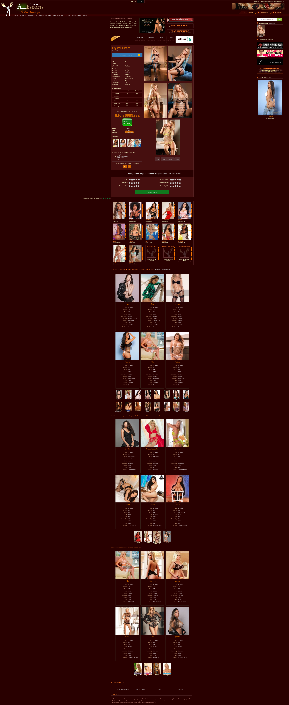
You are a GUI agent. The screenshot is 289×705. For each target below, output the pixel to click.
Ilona (157, 399)
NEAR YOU (140, 39)
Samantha (138, 399)
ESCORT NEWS (76, 15)
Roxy (128, 399)
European (127, 72)
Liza (138, 411)
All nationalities (166, 269)
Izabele (186, 411)
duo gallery (120, 155)
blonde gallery (120, 157)
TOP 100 (67, 15)
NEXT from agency (167, 159)
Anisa (128, 411)
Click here (127, 130)
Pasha (167, 399)
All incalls (158, 269)
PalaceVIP (115, 51)
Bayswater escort (121, 159)
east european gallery (123, 156)
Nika (176, 411)
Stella (147, 399)
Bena (186, 399)
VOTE (171, 39)
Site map (180, 689)
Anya (166, 411)
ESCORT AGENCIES (45, 15)
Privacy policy (141, 689)
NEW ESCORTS (32, 15)
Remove (260, 36)
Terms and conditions (123, 689)
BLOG (85, 15)
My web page (129, 132)
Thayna (119, 399)
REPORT (151, 39)
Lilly (176, 399)
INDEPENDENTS (58, 15)
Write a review (152, 192)
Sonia (157, 411)
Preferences (271, 23)
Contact (160, 689)
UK (141, 1)
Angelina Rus (118, 411)
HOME (16, 15)
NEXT (161, 39)
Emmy (147, 411)
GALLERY (23, 15)
